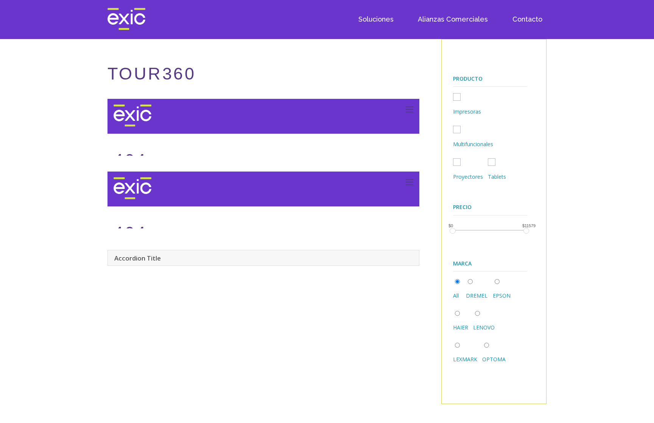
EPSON (502, 295)
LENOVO (484, 327)
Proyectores (468, 176)
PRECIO (462, 207)
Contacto (527, 19)
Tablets (497, 176)
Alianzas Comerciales (453, 19)
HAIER (460, 327)
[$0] (452, 231)
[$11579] (526, 231)
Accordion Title (137, 258)
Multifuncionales (473, 144)
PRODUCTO (468, 78)
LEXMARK (465, 359)
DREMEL (476, 295)
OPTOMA (494, 359)
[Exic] (126, 26)
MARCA (462, 263)
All (456, 295)
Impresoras (467, 111)
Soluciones (376, 19)
